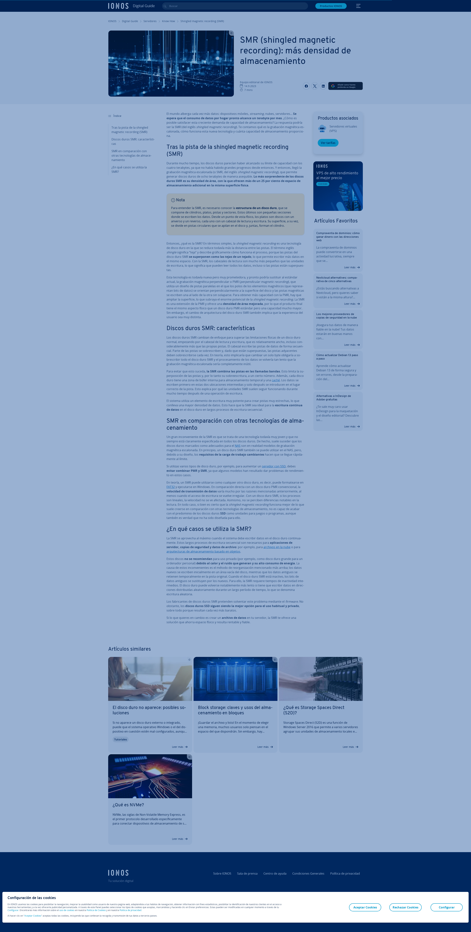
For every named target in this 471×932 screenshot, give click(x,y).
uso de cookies (67, 910)
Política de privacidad (130, 910)
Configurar (13, 910)
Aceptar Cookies (32, 915)
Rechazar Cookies (405, 907)
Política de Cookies (96, 910)
